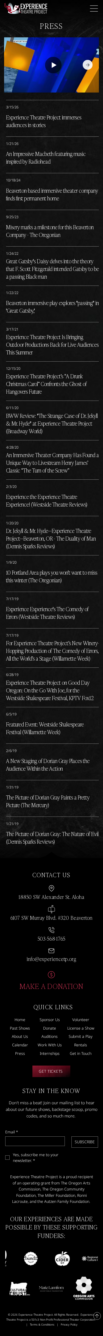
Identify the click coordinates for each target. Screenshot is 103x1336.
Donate (49, 1028)
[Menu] (94, 8)
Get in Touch (80, 1053)
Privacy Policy (69, 1324)
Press (20, 1053)
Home (20, 1019)
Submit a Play (81, 1036)
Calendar (20, 1044)
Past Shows (20, 1028)
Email (11, 1132)
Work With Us (50, 1044)
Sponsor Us (50, 1019)
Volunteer (80, 1019)
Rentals (80, 1044)
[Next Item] (88, 65)
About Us (20, 1036)
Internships (50, 1053)
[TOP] (97, 1316)
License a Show (80, 1028)
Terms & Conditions (42, 1324)
